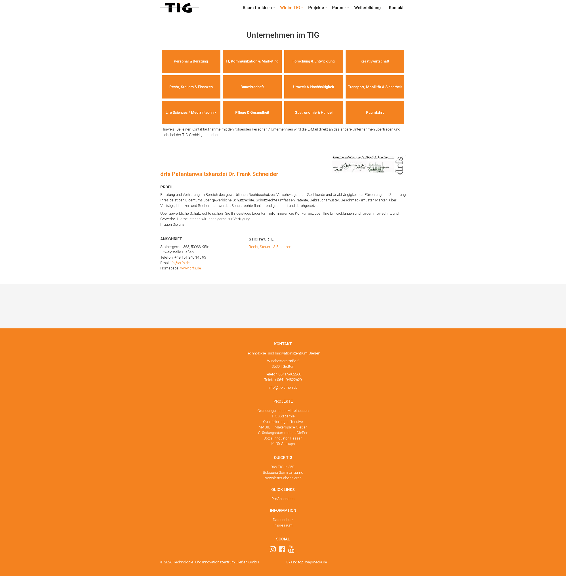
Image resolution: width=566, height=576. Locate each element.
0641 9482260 (289, 374)
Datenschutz (283, 519)
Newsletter (283, 478)
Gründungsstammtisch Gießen (283, 432)
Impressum (283, 525)
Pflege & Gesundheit (252, 112)
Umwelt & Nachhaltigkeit (313, 87)
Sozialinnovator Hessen (283, 438)
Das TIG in (283, 467)
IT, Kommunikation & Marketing (252, 61)
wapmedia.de (316, 562)
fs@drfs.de (180, 263)
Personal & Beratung (191, 61)
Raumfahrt (375, 112)
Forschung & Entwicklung (314, 61)
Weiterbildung (367, 7)
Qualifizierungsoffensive (283, 421)
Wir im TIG (290, 7)
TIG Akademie (283, 416)
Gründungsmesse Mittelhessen (283, 410)
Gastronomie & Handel (314, 112)
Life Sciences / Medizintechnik (191, 112)
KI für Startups (283, 443)
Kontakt (396, 7)
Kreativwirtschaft (375, 61)
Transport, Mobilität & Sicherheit (375, 87)
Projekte (316, 7)
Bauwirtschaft (252, 87)
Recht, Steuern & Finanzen (191, 87)
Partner (339, 7)
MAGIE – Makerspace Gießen (283, 427)
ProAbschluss (283, 498)
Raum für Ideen (257, 7)
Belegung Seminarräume (283, 472)
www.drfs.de (190, 268)
